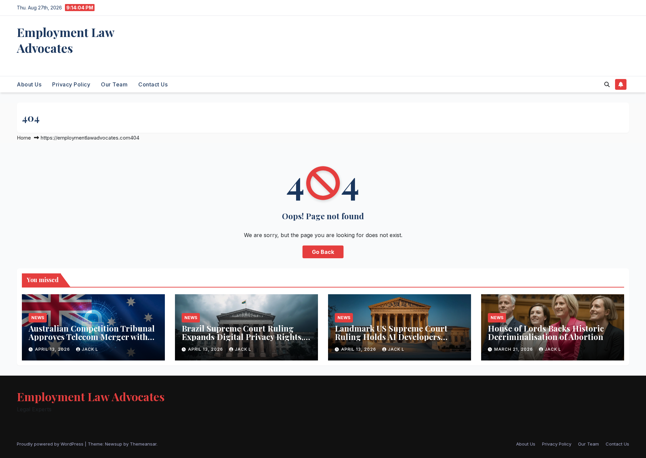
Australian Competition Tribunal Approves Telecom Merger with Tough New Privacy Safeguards (92, 336)
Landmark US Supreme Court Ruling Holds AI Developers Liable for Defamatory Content (393, 336)
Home (24, 138)
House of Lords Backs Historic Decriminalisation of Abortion (546, 332)
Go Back (323, 252)
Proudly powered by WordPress (51, 444)
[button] (607, 84)
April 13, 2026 (53, 349)
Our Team (114, 84)
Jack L (90, 349)
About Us (29, 84)
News (37, 317)
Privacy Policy (71, 84)
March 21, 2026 (514, 349)
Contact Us (153, 84)
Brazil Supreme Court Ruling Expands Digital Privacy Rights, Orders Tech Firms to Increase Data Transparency (242, 341)
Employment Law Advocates (65, 40)
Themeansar (143, 444)
